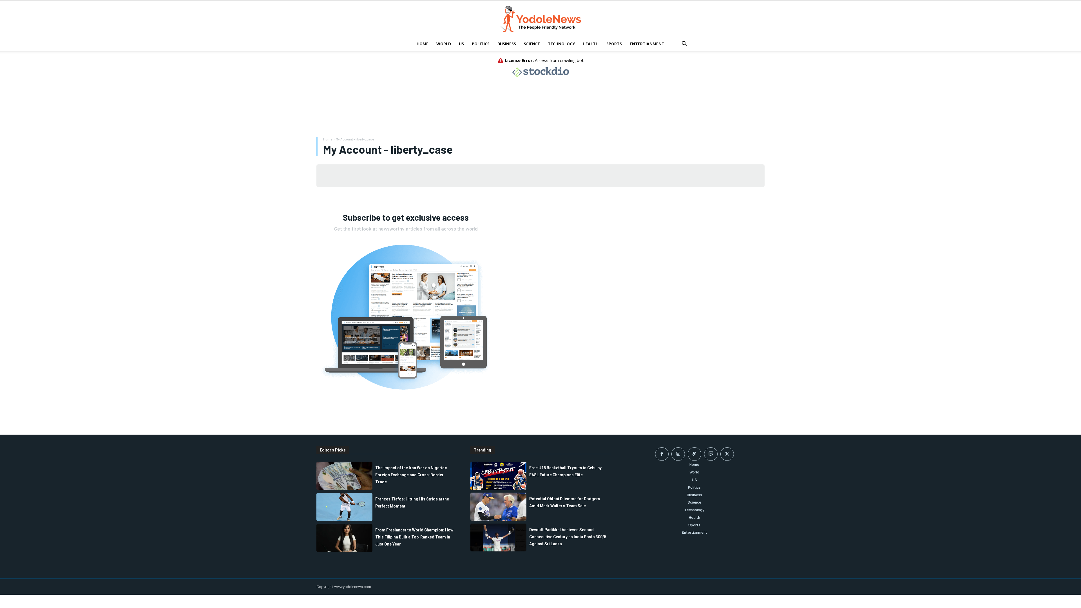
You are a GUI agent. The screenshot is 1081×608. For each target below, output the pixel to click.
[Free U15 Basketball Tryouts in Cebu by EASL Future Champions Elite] (498, 476)
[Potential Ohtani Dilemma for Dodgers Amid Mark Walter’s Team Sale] (498, 507)
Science (532, 43)
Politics (481, 43)
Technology (561, 43)
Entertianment (647, 43)
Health (590, 43)
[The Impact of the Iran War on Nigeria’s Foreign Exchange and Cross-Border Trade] (344, 476)
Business (506, 43)
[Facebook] (662, 454)
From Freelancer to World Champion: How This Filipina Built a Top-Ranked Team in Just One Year (414, 537)
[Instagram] (678, 454)
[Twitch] (711, 454)
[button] (684, 44)
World (443, 43)
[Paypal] (694, 454)
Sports (614, 43)
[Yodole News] (540, 19)
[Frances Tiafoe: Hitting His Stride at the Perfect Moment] (344, 507)
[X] (727, 454)
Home (422, 43)
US (461, 43)
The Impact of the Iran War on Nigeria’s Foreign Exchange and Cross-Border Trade (411, 475)
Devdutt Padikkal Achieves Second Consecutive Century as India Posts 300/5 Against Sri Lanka (567, 536)
